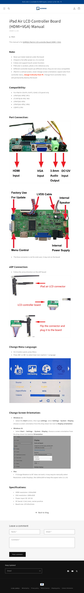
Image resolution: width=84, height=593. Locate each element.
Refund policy (25, 588)
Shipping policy (55, 588)
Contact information (67, 588)
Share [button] (13, 37)
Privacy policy (35, 588)
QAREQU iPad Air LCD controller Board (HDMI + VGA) (42, 42)
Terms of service (45, 588)
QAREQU (17, 588)
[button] (4, 8)
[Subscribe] (39, 570)
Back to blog (43, 512)
